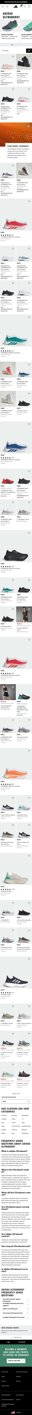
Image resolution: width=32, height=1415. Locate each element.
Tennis (14, 1122)
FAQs (3, 1376)
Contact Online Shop (21, 1372)
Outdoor (3, 1130)
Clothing (4, 1115)
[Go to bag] (29, 6)
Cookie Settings (6, 1395)
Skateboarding (26, 1126)
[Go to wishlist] (7, 6)
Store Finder (5, 1372)
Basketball (25, 1115)
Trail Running (16, 1126)
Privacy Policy (20, 1395)
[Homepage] (15, 7)
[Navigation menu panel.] (3, 6)
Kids (23, 1122)
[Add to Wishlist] (13, 57)
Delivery (18, 1381)
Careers (4, 1381)
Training (14, 1130)
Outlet (3, 1133)
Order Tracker (5, 1385)
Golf (2, 1122)
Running (14, 1115)
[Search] (25, 6)
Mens (3, 1126)
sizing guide (5, 1279)
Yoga (13, 1133)
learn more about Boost (13, 1188)
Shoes (13, 1119)
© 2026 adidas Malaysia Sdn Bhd (8, 1405)
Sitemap (18, 1376)
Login (8, 1342)
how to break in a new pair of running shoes (15, 1228)
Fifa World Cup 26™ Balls (25, 1134)
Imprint (18, 1399)
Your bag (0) (21, 1342)
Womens (24, 1130)
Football (3, 1119)
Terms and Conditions (8, 1399)
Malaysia (18, 1412)
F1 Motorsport (25, 1119)
